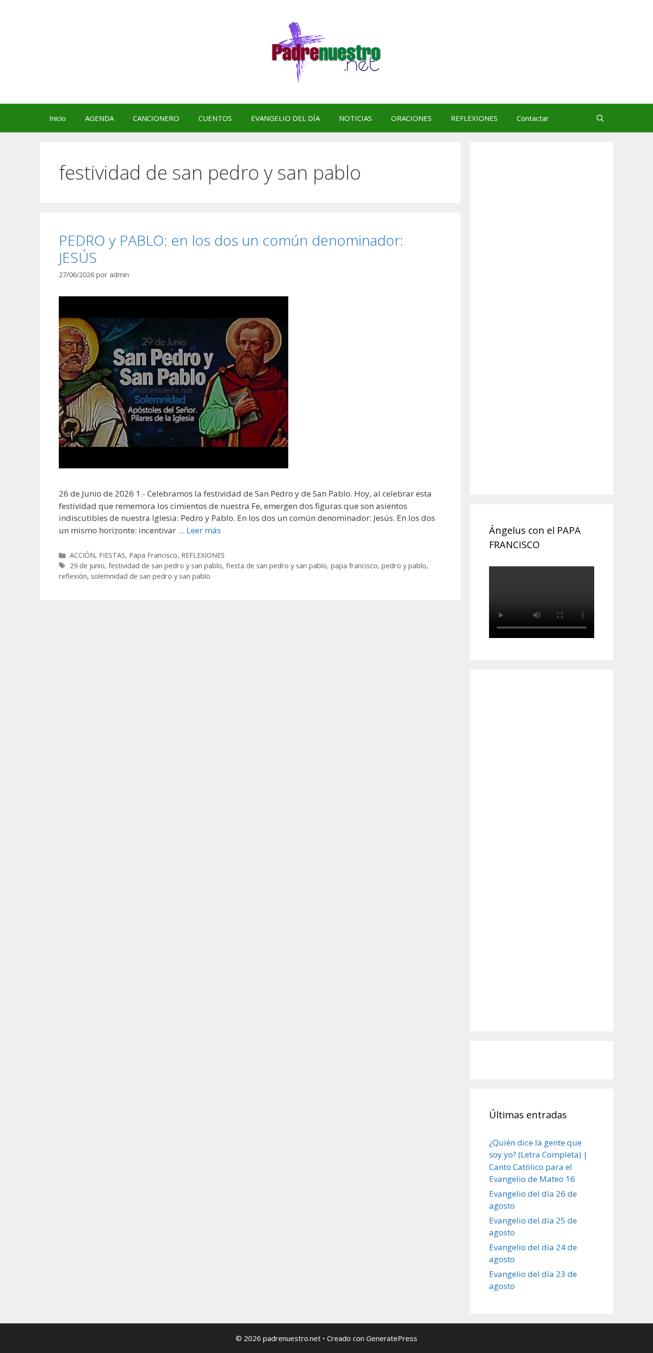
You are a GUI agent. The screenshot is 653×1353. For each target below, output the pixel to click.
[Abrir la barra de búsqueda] (600, 118)
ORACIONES (411, 118)
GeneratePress (391, 1338)
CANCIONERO (156, 118)
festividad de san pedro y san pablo (165, 565)
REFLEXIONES (474, 118)
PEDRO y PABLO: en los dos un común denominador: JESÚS (231, 248)
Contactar (533, 118)
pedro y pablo (403, 565)
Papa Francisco (153, 555)
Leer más (203, 530)
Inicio (57, 118)
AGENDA (99, 118)
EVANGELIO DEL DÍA (285, 118)
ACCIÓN (82, 555)
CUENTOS (215, 118)
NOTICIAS (355, 118)
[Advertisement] (560, 328)
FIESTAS (112, 555)
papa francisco (354, 565)
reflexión (73, 576)
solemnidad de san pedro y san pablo (150, 576)
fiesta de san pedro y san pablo (276, 565)
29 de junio (87, 565)
